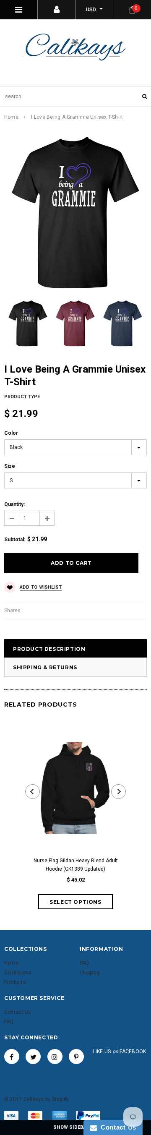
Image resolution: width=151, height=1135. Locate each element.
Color (11, 433)
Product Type (22, 396)
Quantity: (14, 504)
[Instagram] (54, 1056)
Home (11, 117)
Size (9, 466)
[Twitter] (33, 1056)
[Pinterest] (76, 1056)
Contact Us (116, 1127)
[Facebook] (11, 1056)
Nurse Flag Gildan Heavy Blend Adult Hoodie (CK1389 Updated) (76, 865)
